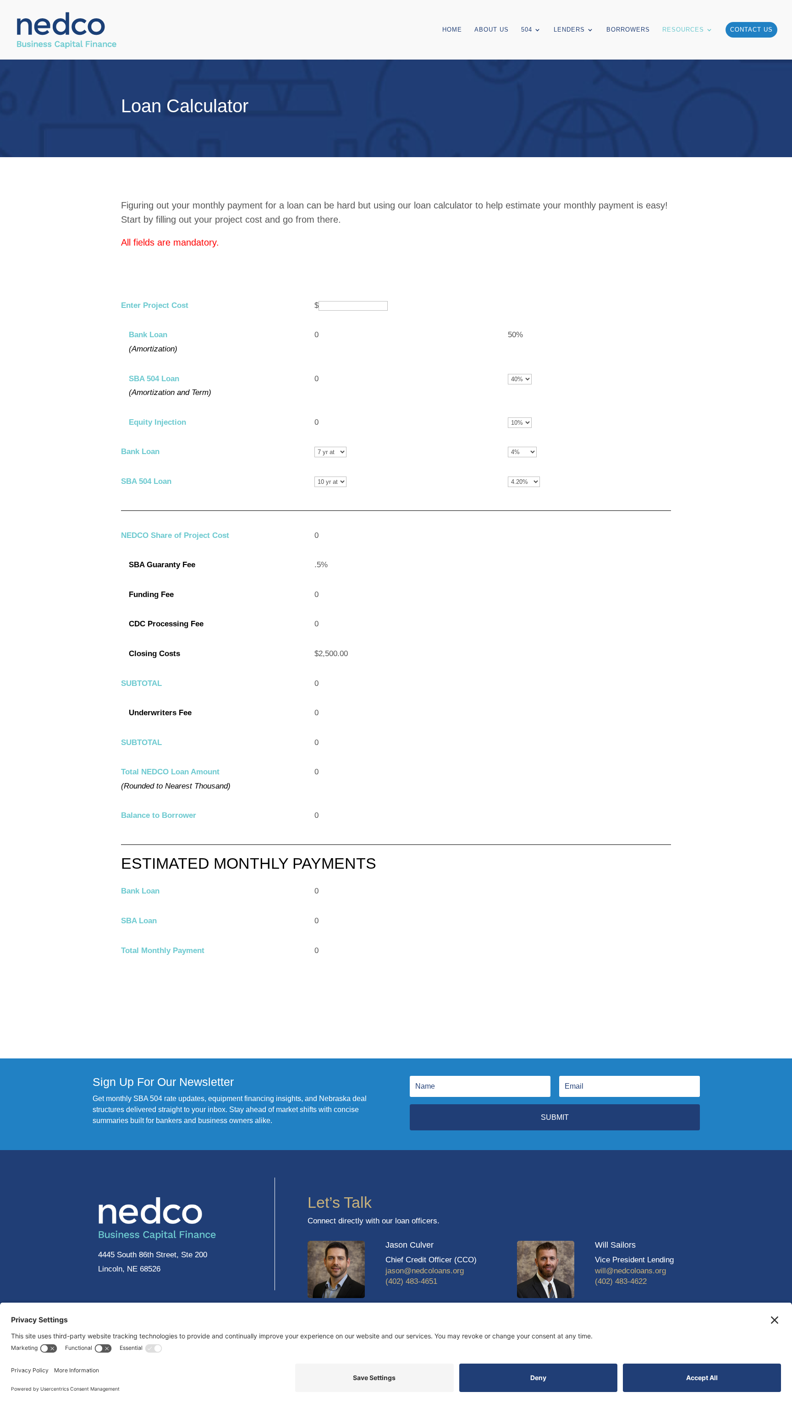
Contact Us (751, 29)
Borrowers (628, 30)
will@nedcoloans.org (630, 1270)
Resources (683, 30)
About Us (491, 30)
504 (526, 30)
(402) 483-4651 (411, 1281)
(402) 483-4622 (621, 1281)
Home (452, 30)
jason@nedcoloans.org (424, 1270)
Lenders (569, 30)
